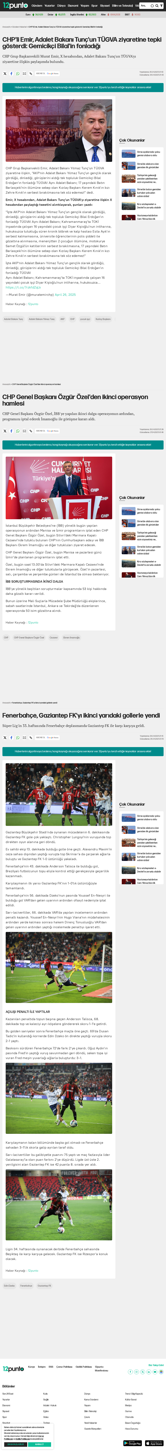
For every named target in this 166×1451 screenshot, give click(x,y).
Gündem (37, 5)
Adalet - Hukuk (49, 1405)
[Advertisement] (142, 116)
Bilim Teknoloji (90, 1411)
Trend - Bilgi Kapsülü (134, 1393)
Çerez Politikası (64, 1366)
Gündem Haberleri (19, 27)
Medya (128, 1405)
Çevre (87, 1417)
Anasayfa (6, 27)
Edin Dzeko (9, 1285)
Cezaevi (54, 637)
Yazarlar (50, 5)
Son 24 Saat (7, 1393)
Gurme (128, 1411)
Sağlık (46, 1399)
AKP (62, 319)
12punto (33, 304)
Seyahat (6, 1423)
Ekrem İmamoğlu (71, 637)
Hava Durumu (131, 1428)
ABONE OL (40, 73)
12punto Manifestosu (101, 1368)
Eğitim (46, 1411)
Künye (31, 1366)
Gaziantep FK (44, 1285)
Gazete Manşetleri (92, 1428)
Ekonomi (73, 5)
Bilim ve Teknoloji (122, 5)
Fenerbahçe (26, 1285)
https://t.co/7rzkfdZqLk (23, 287)
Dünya (61, 5)
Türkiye (46, 1423)
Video (138, 5)
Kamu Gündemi (91, 1399)
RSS (51, 1366)
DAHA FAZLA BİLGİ (16, 1444)
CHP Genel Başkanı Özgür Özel (29, 637)
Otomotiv (129, 1417)
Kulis (45, 1393)
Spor (94, 5)
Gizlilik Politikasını (23, 1439)
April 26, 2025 (65, 295)
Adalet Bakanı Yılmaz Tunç (42, 319)
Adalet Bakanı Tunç (13, 319)
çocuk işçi (85, 319)
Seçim (46, 1428)
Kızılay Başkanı (103, 319)
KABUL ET (39, 1444)
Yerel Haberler (90, 1423)
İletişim (42, 1366)
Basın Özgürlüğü (132, 1423)
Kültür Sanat (130, 1399)
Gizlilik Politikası (84, 1366)
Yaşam (85, 5)
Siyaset (105, 5)
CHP (72, 319)
